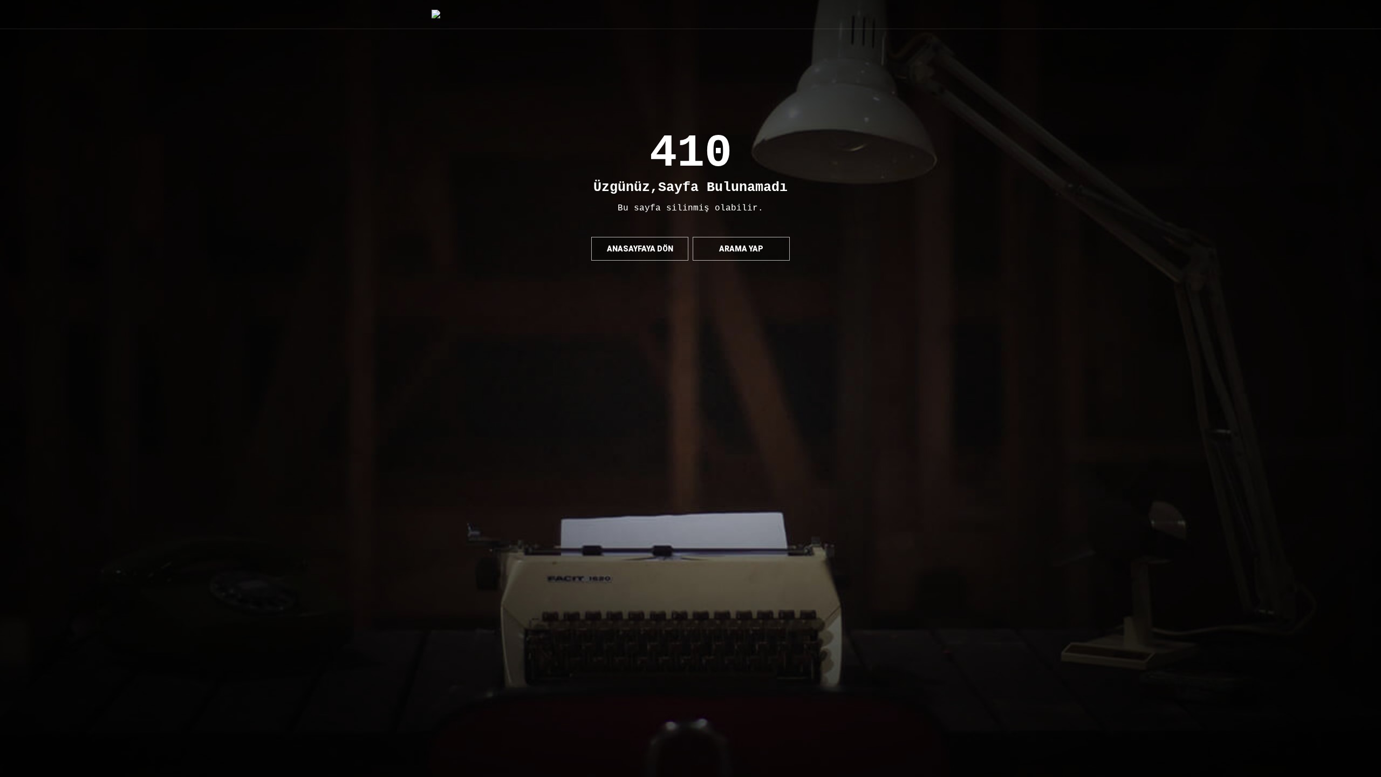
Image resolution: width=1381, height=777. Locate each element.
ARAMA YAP (741, 248)
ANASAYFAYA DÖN (640, 248)
